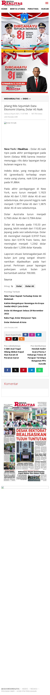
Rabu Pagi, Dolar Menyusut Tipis (20, 317)
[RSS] (22, 339)
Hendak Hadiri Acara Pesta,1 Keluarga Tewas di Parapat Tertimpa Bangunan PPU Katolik (36, 354)
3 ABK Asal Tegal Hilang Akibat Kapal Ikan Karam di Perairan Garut (14, 351)
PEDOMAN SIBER (8, 691)
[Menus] (47, 3)
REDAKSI (34, 689)
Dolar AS (29, 286)
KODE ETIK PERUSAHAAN (27, 691)
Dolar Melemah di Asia (15, 322)
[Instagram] (32, 334)
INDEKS (25, 689)
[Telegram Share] (31, 370)
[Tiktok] (15, 339)
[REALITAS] (12, 3)
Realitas (23, 149)
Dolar (19, 286)
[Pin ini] (23, 370)
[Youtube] (9, 339)
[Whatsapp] (39, 370)
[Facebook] (25, 334)
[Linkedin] (38, 334)
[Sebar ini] (7, 370)
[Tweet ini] (15, 370)
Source (8, 279)
